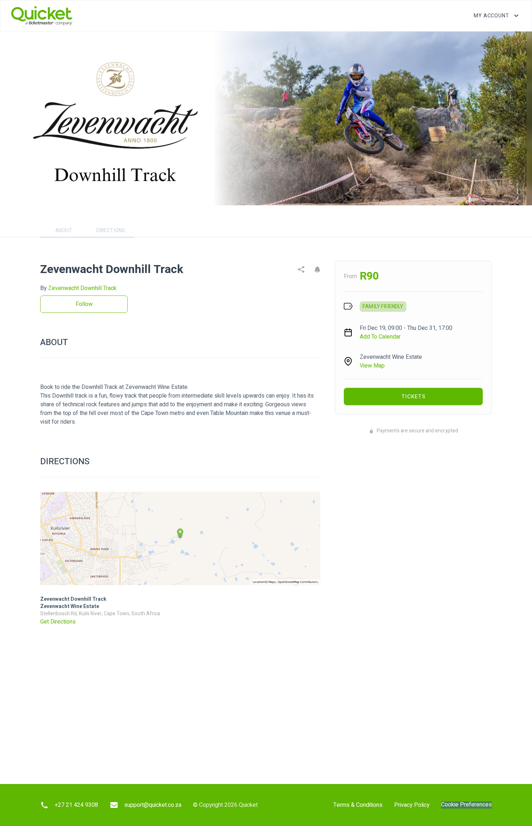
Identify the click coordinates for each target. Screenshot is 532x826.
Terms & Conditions (358, 805)
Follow (84, 304)
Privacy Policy (412, 805)
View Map (372, 365)
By (78, 288)
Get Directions (58, 621)
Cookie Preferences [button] (466, 804)
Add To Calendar (380, 336)
